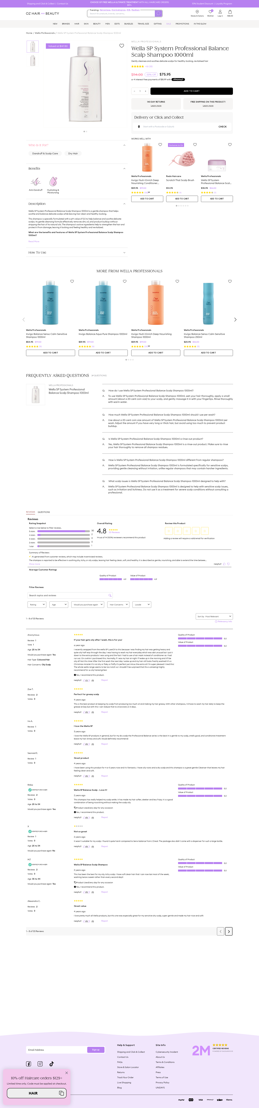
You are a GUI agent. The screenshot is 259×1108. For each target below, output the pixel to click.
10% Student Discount (202, 3)
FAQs (119, 1062)
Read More (33, 241)
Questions (44, 512)
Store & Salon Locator (128, 1067)
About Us (160, 1057)
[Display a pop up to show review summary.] (149, 192)
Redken (136, 10)
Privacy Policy (162, 1082)
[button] (37, 1093)
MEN (107, 23)
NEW (55, 23)
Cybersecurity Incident (167, 1052)
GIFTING (158, 23)
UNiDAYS (160, 1087)
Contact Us (62, 3)
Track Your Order (125, 1077)
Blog (119, 1087)
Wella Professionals (45, 33)
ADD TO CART (147, 199)
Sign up (96, 1050)
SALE (168, 23)
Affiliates (160, 1067)
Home (29, 33)
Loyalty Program (224, 3)
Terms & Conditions (165, 1062)
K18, (129, 10)
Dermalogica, (119, 10)
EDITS (117, 23)
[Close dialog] (66, 1072)
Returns (121, 1072)
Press (158, 1072)
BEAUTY (97, 23)
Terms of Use (162, 1077)
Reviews (30, 512)
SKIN (86, 23)
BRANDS (66, 23)
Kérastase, (105, 10)
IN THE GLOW (200, 23)
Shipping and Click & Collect (41, 3)
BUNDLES (128, 23)
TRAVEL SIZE (143, 23)
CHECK (223, 127)
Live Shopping (124, 1082)
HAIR (76, 23)
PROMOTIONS (182, 23)
